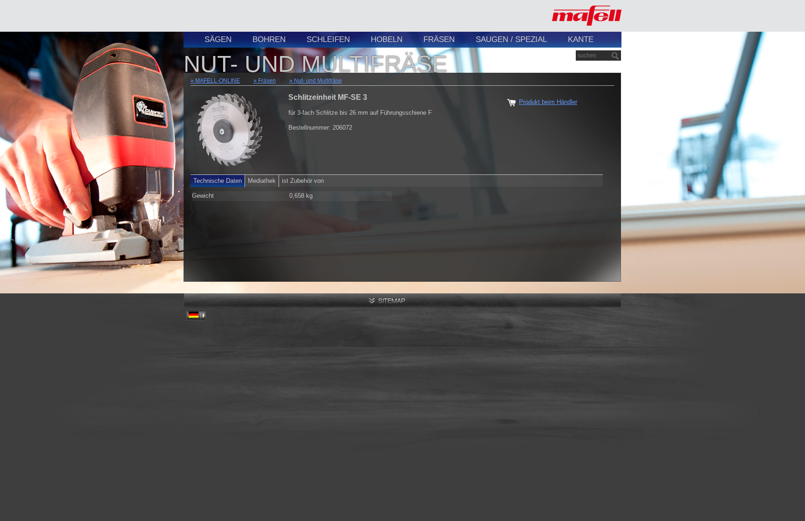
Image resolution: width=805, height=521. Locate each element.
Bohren (269, 39)
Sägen (218, 39)
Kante (581, 39)
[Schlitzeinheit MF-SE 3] (230, 128)
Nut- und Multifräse (318, 80)
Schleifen (328, 39)
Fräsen (439, 39)
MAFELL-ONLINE (217, 80)
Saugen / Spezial (511, 39)
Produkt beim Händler (548, 101)
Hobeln (386, 39)
